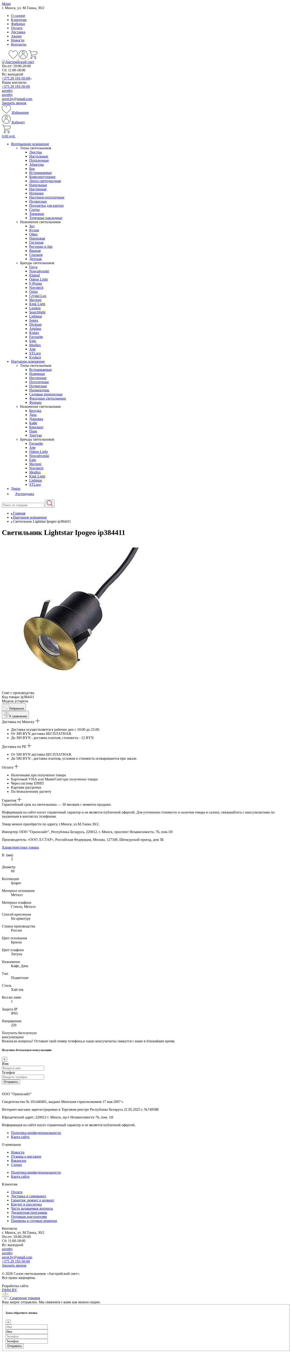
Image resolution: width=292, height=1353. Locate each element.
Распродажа (24, 494)
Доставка (18, 32)
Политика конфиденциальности (36, 1133)
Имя (5, 1064)
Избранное (20, 112)
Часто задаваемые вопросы (32, 1208)
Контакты (18, 44)
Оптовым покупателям (29, 1217)
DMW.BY (9, 1290)
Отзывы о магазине (26, 1156)
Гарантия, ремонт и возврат (32, 1200)
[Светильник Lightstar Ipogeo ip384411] (70, 689)
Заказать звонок (14, 103)
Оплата (16, 28)
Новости (17, 40)
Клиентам (18, 20)
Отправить (11, 1082)
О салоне (18, 16)
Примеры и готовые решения (34, 1221)
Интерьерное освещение (30, 144)
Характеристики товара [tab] (20, 847)
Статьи (16, 1165)
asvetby (7, 91)
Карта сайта (20, 1137)
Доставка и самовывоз (28, 1196)
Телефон (8, 1072)
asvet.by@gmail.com (17, 99)
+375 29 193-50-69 (16, 78)
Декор (15, 489)
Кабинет (18, 122)
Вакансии (18, 1160)
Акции (16, 36)
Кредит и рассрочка (26, 1204)
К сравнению (18, 716)
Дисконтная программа (29, 1212)
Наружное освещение (28, 361)
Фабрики (18, 24)
